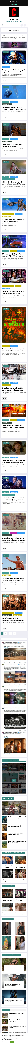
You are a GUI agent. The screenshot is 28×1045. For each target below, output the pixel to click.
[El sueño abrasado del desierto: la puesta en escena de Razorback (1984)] (14, 204)
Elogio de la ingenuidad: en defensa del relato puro (7, 913)
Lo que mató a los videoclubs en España (20, 899)
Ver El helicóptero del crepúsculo (7, 866)
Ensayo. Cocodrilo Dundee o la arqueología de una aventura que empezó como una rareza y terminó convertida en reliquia (13, 968)
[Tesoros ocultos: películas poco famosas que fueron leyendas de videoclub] (14, 324)
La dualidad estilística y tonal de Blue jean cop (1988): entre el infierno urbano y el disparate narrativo (13, 499)
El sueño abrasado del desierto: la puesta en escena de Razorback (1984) (13, 220)
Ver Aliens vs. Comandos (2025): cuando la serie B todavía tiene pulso (17, 817)
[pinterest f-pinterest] (15, 4)
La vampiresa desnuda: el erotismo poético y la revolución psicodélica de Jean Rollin (20, 880)
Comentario (22, 1010)
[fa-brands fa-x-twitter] (12, 4)
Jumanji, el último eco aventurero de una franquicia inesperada (17, 842)
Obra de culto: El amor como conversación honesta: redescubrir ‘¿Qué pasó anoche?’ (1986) (12, 145)
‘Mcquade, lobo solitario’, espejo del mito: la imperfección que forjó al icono (13, 579)
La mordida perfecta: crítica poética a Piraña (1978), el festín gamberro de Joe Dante (13, 108)
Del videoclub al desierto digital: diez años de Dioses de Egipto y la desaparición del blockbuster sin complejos (16, 825)
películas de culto (14, 101)
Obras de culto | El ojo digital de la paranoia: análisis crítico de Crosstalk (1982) (13, 461)
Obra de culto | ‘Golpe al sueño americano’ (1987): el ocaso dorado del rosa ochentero (13, 255)
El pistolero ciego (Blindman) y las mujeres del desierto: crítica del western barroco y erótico (13, 539)
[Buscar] (21, 25)
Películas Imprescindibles (7, 104)
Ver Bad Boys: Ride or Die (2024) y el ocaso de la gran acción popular (13, 810)
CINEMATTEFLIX (13, 20)
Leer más (4, 80)
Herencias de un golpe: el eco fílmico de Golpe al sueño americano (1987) (13, 292)
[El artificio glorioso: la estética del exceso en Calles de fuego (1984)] (14, 372)
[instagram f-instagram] (14, 4)
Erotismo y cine (13, 532)
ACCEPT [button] (12, 1042)
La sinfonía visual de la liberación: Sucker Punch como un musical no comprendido (13, 619)
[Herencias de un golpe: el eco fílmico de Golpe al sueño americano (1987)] (14, 276)
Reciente (6, 1010)
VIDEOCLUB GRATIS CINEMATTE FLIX (8, 179)
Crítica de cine (5, 101)
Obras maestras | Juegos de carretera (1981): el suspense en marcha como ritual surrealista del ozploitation (14, 426)
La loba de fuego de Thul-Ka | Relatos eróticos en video (20, 866)
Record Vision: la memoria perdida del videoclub (8, 899)
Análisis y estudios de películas (8, 612)
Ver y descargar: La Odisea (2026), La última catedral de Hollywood (13, 1001)
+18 (14, 780)
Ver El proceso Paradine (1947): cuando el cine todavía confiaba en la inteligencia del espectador (7, 880)
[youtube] (16, 4)
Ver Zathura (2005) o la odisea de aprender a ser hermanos (15, 834)
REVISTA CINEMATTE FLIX (6, 216)
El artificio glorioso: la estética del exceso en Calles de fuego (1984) (13, 389)
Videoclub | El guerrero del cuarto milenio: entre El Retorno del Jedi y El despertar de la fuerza (13, 183)
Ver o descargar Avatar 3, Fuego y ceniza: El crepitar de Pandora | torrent (17, 1014)
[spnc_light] (25, 25)
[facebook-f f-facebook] (11, 4)
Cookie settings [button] (5, 1042)
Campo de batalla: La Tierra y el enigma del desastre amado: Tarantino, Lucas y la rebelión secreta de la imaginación (13, 71)
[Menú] (2, 25)
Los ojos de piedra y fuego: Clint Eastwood (20, 913)
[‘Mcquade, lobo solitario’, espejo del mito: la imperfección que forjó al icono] (14, 561)
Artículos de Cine (6, 345)
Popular (14, 1010)
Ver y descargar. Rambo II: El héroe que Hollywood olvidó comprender (12, 985)
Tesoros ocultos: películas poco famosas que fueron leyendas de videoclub (13, 350)
